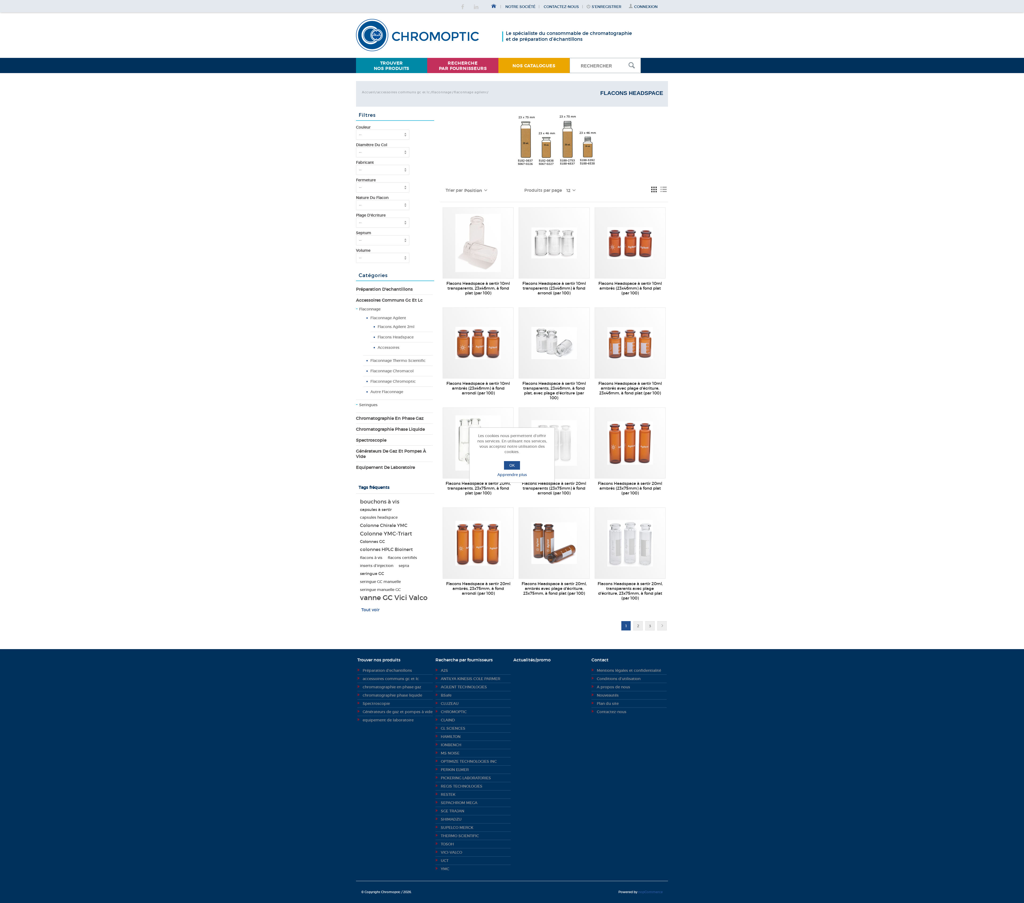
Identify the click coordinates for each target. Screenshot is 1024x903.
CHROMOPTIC (454, 711)
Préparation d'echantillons (384, 289)
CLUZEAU (450, 703)
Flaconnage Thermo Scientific (398, 360)
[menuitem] (391, 65)
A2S (444, 670)
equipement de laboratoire (385, 467)
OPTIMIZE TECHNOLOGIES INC (469, 761)
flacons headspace (396, 337)
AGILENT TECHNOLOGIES (464, 687)
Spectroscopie (371, 440)
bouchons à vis (379, 501)
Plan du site (608, 703)
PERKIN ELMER (455, 769)
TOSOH (447, 844)
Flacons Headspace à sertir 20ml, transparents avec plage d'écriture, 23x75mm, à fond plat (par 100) (630, 591)
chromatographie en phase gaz (390, 418)
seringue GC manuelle (380, 581)
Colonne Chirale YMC (383, 525)
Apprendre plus (512, 474)
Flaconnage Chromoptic (393, 381)
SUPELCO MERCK (457, 827)
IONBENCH (451, 744)
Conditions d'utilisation (619, 678)
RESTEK (448, 794)
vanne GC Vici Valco (393, 598)
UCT (445, 860)
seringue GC (372, 573)
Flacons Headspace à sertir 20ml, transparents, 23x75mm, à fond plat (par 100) (478, 488)
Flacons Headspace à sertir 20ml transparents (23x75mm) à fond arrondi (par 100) (554, 488)
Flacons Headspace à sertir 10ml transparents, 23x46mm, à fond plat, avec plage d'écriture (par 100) (554, 390)
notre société (520, 6)
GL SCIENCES (453, 728)
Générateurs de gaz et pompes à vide (391, 453)
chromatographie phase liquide (390, 429)
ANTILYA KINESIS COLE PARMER (470, 678)
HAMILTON (451, 736)
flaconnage (442, 92)
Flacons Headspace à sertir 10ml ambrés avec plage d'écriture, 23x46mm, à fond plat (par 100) (630, 388)
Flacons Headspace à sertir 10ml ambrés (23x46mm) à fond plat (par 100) (630, 288)
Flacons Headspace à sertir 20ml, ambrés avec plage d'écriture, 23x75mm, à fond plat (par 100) (554, 588)
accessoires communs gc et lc (403, 92)
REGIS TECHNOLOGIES (461, 786)
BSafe (446, 695)
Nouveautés (608, 695)
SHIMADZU (451, 819)
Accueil (368, 92)
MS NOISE (450, 753)
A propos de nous (613, 687)
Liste (663, 189)
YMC (445, 868)
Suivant (662, 625)
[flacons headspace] (478, 243)
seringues (368, 404)
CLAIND (448, 720)
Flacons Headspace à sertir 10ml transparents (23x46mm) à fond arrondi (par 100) (554, 288)
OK (512, 465)
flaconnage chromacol (392, 371)
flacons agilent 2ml (396, 326)
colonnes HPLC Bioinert (386, 549)
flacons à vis (371, 557)
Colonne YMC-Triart (386, 533)
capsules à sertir (376, 509)
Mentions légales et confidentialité (629, 670)
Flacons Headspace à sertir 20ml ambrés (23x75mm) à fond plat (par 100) (630, 488)
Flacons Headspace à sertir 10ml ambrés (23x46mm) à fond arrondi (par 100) (478, 388)
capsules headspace (379, 517)
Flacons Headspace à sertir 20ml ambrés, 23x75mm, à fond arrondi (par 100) (478, 588)
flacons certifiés (402, 557)
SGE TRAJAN (452, 811)
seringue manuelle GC (380, 589)
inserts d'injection (376, 565)
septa (404, 565)
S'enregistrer (606, 6)
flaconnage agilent (470, 92)
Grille (654, 189)
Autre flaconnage (386, 391)
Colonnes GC (372, 541)
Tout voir (370, 609)
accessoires (388, 347)
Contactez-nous (561, 6)
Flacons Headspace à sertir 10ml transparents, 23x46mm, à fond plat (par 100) (478, 288)
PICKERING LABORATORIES (466, 778)
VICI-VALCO (451, 852)
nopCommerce (650, 892)
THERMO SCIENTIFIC (460, 835)
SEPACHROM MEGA (459, 802)
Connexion (646, 6)
